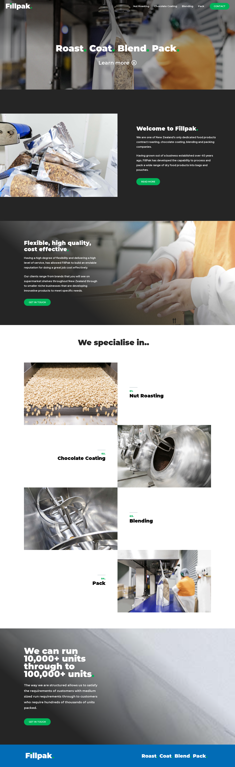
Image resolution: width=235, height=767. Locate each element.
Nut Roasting (141, 6)
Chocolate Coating (165, 6)
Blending (187, 6)
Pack (201, 6)
